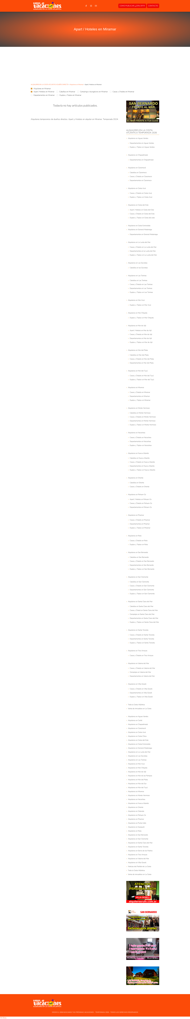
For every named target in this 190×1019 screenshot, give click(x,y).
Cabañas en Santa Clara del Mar (141, 606)
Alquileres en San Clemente (138, 577)
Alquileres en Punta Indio (137, 823)
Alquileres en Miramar (42, 88)
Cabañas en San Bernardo (139, 557)
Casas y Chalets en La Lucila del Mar (143, 247)
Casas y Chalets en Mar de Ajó (141, 334)
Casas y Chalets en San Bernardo (142, 561)
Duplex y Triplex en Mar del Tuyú (142, 379)
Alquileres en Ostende (136, 811)
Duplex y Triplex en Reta (139, 544)
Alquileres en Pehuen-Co (137, 494)
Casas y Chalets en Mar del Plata (142, 359)
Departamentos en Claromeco (141, 180)
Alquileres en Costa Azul (137, 188)
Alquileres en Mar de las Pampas (140, 776)
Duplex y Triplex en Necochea (141, 445)
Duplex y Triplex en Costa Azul (141, 197)
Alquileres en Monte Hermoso (139, 408)
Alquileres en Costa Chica (137, 736)
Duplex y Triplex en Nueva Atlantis (142, 470)
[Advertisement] (95, 65)
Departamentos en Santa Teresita (142, 639)
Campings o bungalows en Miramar (94, 91)
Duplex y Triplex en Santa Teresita (142, 643)
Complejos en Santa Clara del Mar (142, 614)
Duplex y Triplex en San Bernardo (142, 569)
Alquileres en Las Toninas (137, 275)
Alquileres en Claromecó (137, 168)
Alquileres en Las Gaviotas (137, 263)
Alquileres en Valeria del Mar (138, 663)
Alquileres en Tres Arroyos (137, 651)
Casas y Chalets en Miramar (123, 91)
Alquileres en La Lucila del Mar (139, 242)
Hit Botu (3, 1018)
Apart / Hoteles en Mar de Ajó (141, 330)
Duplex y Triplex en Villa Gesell (141, 697)
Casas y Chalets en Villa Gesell (141, 689)
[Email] (96, 6)
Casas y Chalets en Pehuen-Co (141, 503)
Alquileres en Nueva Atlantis (138, 453)
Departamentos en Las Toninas (141, 288)
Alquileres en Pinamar (136, 515)
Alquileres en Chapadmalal (138, 155)
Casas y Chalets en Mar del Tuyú (142, 376)
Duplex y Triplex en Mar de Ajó (141, 342)
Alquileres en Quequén (136, 827)
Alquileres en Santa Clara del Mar (140, 601)
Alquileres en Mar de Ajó (137, 325)
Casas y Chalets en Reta (138, 540)
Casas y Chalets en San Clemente (142, 586)
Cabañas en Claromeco (138, 172)
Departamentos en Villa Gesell (141, 693)
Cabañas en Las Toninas (138, 280)
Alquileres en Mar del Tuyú (138, 371)
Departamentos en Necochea (140, 441)
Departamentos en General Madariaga (144, 234)
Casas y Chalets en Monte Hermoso (143, 417)
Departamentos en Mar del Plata (141, 363)
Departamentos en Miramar (44, 95)
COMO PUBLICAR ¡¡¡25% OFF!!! (132, 6)
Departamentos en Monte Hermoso (142, 421)
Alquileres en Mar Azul (136, 300)
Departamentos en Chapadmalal (141, 160)
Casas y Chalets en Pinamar (140, 520)
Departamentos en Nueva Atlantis (142, 466)
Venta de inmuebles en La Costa (139, 708)
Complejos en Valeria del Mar (140, 672)
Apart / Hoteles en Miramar (44, 91)
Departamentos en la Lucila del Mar (143, 251)
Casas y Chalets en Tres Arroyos (141, 655)
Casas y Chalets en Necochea (140, 437)
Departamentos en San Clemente (142, 590)
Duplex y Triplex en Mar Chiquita (142, 318)
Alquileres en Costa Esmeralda (139, 225)
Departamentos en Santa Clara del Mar (144, 618)
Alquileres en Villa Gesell (137, 684)
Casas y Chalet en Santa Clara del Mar (144, 610)
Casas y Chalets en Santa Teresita (142, 635)
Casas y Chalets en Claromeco (141, 176)
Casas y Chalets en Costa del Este (142, 214)
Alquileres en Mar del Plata (138, 350)
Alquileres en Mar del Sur (137, 783)
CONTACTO (153, 6)
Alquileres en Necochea (136, 433)
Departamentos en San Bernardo (142, 565)
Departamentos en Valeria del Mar (142, 676)
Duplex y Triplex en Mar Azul (140, 305)
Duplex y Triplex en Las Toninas (141, 292)
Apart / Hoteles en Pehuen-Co (140, 499)
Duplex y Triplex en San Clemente (142, 594)
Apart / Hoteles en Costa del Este (142, 210)
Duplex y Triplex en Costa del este (142, 218)
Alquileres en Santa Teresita (138, 630)
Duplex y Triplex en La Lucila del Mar (143, 255)
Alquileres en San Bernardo (138, 552)
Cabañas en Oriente (137, 483)
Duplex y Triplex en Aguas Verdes (142, 147)
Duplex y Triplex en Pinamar (140, 528)
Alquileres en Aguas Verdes (138, 138)
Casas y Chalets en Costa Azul (141, 193)
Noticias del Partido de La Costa (139, 866)
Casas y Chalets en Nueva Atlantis (142, 462)
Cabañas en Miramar (67, 91)
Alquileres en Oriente (135, 478)
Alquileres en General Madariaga (140, 229)
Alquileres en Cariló (135, 720)
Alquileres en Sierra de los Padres (140, 851)
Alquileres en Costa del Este (138, 205)
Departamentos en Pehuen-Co (141, 507)
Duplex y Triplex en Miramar (70, 95)
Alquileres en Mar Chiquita (137, 313)
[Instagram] (91, 6)
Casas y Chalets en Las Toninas (141, 284)
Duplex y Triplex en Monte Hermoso (143, 425)
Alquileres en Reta (134, 536)
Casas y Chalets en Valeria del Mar (142, 668)
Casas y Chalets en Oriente (139, 486)
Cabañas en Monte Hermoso (140, 413)
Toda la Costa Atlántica (136, 704)
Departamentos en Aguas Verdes (142, 143)
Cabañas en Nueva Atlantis (140, 458)
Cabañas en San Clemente (139, 582)
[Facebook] (86, 6)
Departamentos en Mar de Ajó (141, 338)
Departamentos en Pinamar (140, 524)
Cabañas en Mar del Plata (139, 355)
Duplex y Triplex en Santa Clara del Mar (144, 622)
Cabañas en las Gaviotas (139, 268)
